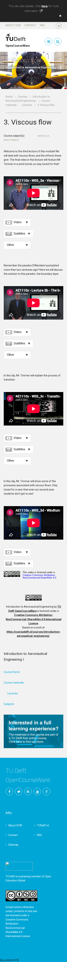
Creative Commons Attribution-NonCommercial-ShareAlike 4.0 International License (33, 619)
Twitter (18, 791)
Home (9, 96)
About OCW (13, 25)
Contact (30, 25)
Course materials (14, 682)
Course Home (12, 671)
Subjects (9, 704)
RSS (28, 791)
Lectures (27, 104)
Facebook (9, 791)
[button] (59, 15)
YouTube (37, 791)
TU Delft (46, 791)
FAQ (42, 25)
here (45, 6)
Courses (23, 96)
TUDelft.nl (43, 825)
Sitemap (13, 844)
